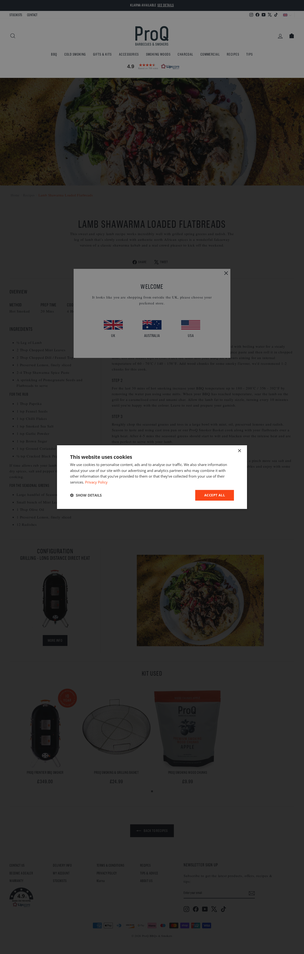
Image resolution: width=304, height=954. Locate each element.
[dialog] (152, 477)
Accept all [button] (214, 495)
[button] (86, 495)
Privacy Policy (96, 482)
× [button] (239, 450)
